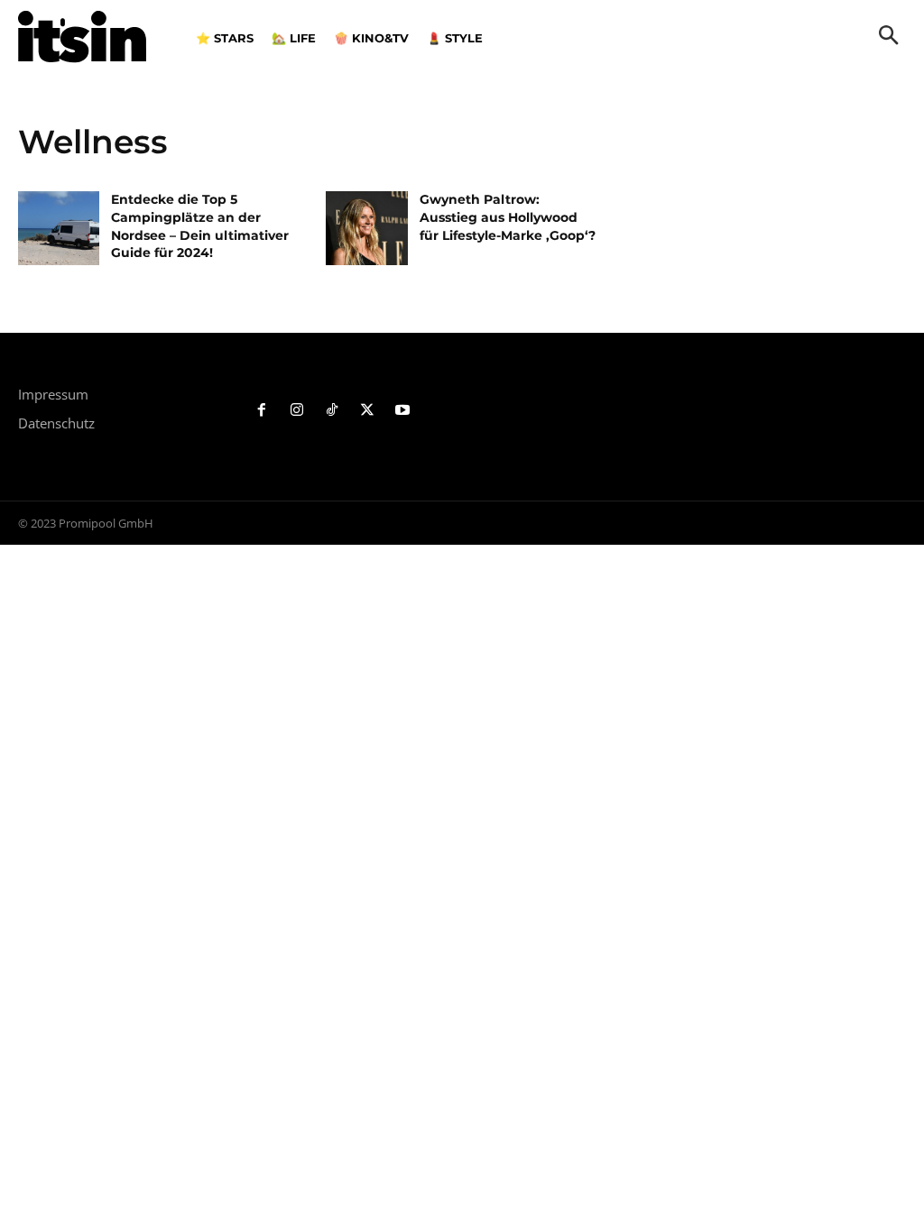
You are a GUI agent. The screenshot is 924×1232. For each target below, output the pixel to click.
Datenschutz (56, 423)
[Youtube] (402, 411)
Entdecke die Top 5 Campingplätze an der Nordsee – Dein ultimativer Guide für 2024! (200, 226)
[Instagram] (297, 411)
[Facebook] (262, 411)
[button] (889, 37)
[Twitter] (367, 411)
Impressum (53, 394)
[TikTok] (332, 411)
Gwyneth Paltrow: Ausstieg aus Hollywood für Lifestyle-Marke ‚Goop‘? (508, 217)
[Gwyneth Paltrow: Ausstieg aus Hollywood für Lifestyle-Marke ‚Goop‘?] (366, 227)
